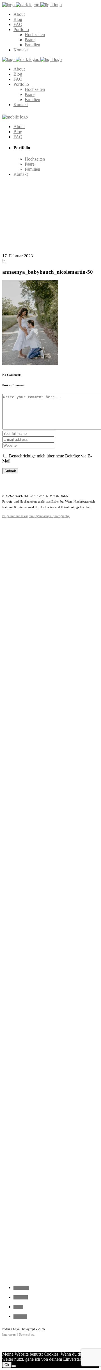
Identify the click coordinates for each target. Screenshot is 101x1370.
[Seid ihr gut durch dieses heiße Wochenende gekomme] (50, 899)
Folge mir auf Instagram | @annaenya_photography (36, 516)
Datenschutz (27, 1334)
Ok (6, 1365)
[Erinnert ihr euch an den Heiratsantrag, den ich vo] (11, 769)
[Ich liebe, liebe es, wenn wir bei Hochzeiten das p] (90, 565)
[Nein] (14, 1366)
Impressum (9, 1334)
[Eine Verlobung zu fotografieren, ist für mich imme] (70, 675)
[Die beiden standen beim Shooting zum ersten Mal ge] (31, 723)
